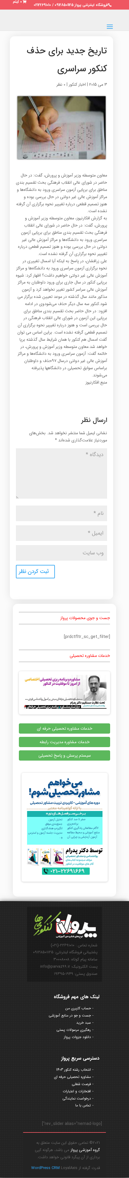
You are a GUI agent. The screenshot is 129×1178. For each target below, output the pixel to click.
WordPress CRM (46, 1168)
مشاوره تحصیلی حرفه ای (72, 1077)
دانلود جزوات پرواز (77, 1037)
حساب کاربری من (78, 1008)
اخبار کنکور (77, 84)
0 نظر (60, 84)
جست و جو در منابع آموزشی (70, 1015)
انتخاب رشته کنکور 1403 (73, 1070)
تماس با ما (83, 1105)
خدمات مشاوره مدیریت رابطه (65, 742)
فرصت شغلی (81, 1084)
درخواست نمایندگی (76, 1098)
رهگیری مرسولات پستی (73, 1030)
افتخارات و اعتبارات (77, 1091)
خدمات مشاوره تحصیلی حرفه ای (64, 728)
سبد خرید (83, 1022)
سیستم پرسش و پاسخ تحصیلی (64, 755)
